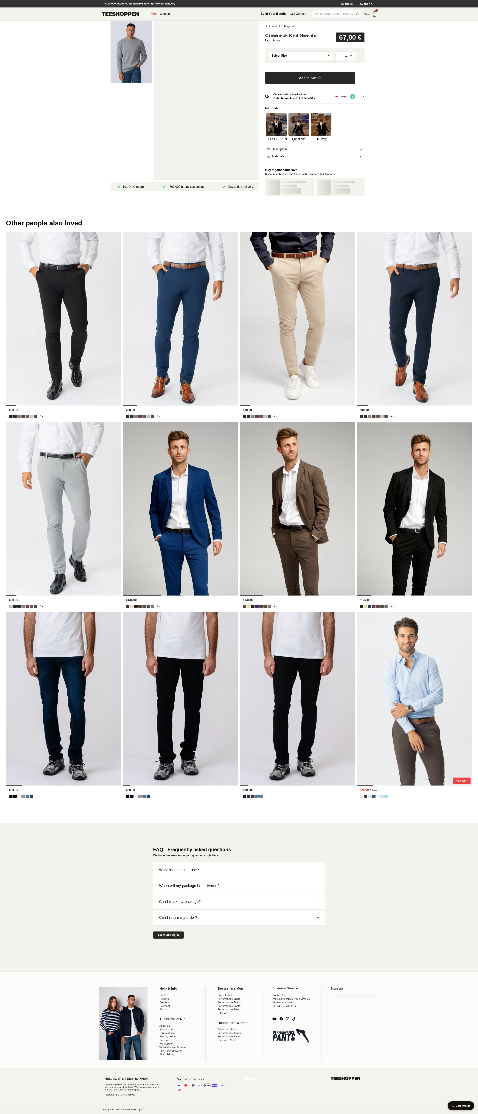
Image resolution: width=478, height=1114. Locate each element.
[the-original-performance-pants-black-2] (11, 416)
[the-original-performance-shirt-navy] (374, 796)
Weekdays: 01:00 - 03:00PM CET (292, 998)
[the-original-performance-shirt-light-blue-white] (386, 796)
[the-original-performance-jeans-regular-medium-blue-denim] (31, 796)
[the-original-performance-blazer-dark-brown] (144, 606)
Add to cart (308, 78)
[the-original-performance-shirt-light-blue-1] (361, 796)
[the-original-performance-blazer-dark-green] (148, 606)
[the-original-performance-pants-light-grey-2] (31, 416)
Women (165, 13)
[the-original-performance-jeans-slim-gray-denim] (253, 796)
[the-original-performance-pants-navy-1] (15, 416)
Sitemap (164, 1040)
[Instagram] (287, 1019)
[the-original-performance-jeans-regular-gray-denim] (23, 796)
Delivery (164, 1002)
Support (365, 3)
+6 (39, 416)
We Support (166, 1043)
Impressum (166, 1029)
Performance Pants (229, 1005)
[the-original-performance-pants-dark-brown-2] (27, 416)
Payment (164, 1005)
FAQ (162, 995)
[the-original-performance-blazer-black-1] (136, 606)
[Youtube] (274, 1019)
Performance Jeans (229, 1002)
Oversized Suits (227, 1040)
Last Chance (297, 13)
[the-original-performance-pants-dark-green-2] (35, 416)
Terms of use (167, 1032)
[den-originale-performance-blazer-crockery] (132, 606)
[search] (358, 13)
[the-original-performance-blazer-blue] (128, 606)
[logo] (120, 14)
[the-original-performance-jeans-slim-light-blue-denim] (257, 796)
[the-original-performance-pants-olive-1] (19, 416)
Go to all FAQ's (168, 935)
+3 (156, 606)
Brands (163, 1009)
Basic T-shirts (225, 995)
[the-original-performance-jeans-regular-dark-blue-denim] (11, 796)
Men (154, 13)
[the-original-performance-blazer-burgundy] (140, 606)
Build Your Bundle (273, 13)
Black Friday (166, 1054)
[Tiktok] (294, 1019)
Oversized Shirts (227, 1029)
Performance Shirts (229, 998)
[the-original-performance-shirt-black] (365, 796)
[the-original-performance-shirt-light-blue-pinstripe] (382, 796)
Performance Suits (228, 1009)
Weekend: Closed (282, 1002)
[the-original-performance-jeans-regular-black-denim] (15, 796)
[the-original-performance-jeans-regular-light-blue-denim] (27, 796)
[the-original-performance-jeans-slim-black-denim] (244, 796)
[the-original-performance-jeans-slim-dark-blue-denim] (249, 796)
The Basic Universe (170, 1050)
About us (347, 3)
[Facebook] (281, 1019)
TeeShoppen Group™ (132, 1109)
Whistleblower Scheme (172, 1047)
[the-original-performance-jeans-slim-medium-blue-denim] (261, 796)
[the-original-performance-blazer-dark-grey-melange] (152, 606)
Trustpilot (249, 1078)
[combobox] (333, 13)
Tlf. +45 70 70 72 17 (284, 1006)
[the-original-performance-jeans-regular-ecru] (19, 796)
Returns (164, 998)
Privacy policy (167, 1036)
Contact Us (278, 995)
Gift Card (223, 1012)
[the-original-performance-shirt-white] (378, 796)
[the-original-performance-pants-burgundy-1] (23, 416)
